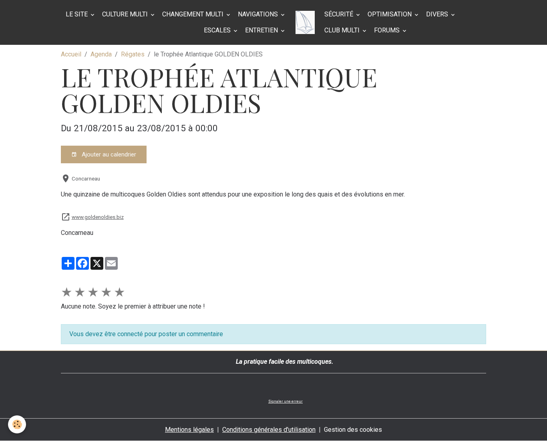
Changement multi (193, 14)
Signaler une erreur (285, 401)
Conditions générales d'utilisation (269, 429)
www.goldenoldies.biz (98, 217)
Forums (387, 30)
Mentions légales (189, 429)
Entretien (262, 30)
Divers (438, 14)
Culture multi (125, 14)
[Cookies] (17, 424)
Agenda (101, 54)
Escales (218, 30)
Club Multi (342, 30)
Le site (77, 14)
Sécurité (339, 14)
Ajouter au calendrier (108, 154)
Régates (133, 54)
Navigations (259, 14)
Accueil (71, 54)
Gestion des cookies (353, 429)
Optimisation (390, 14)
